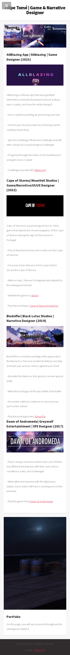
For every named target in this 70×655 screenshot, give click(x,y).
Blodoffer (40, 416)
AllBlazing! (40, 170)
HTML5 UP (39, 650)
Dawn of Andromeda (41, 501)
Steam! (34, 295)
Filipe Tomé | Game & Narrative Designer (35, 10)
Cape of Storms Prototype (43, 305)
